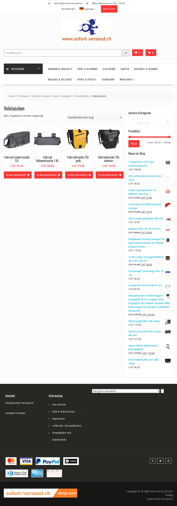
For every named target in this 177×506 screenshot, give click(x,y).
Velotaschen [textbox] (149, 123)
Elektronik (109, 69)
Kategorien (17, 69)
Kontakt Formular (15, 413)
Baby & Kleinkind (87, 69)
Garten (125, 69)
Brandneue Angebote (60, 69)
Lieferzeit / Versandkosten (66, 425)
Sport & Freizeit (86, 79)
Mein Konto (109, 8)
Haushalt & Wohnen (145, 69)
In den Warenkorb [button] (16, 174)
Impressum (58, 418)
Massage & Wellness (60, 79)
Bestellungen (68, 8)
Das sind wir (59, 404)
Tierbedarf (108, 79)
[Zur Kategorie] (162, 391)
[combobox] (149, 121)
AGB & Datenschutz (63, 411)
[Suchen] (126, 52)
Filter (134, 143)
